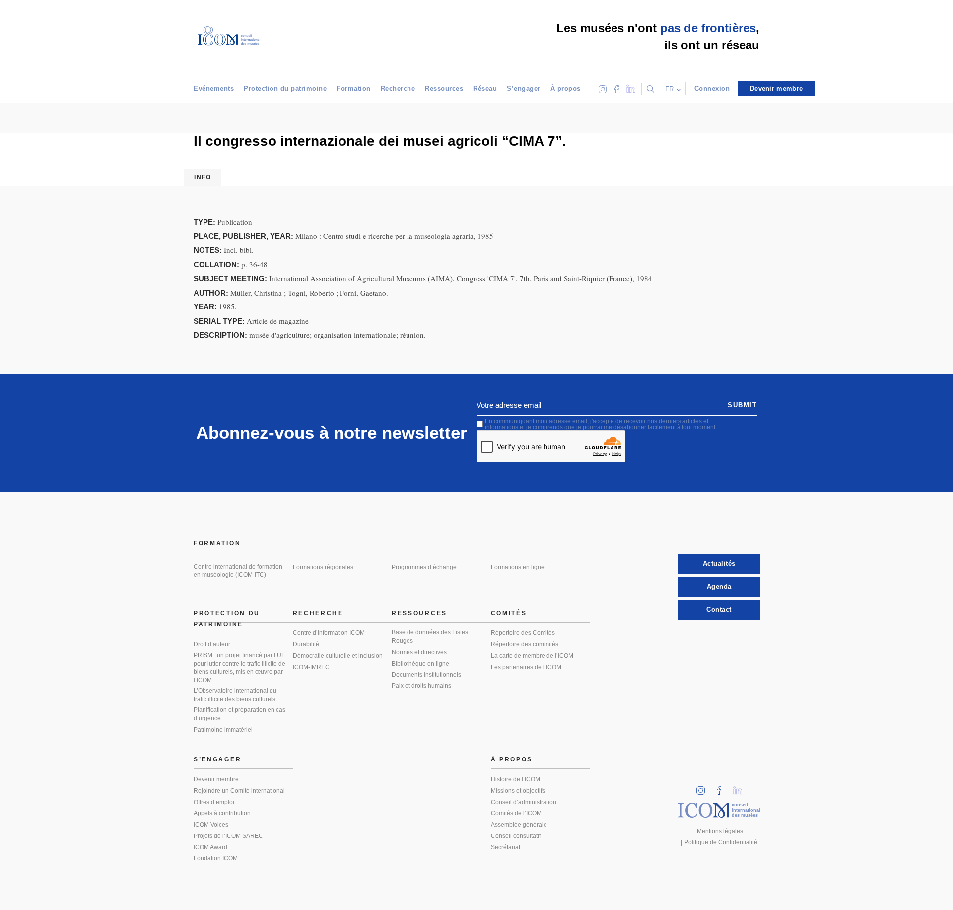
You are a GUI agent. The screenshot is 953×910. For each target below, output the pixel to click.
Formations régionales (323, 567)
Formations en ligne (518, 567)
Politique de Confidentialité (720, 842)
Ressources (444, 88)
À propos (565, 88)
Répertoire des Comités (523, 632)
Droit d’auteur (212, 644)
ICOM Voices (211, 824)
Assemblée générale (519, 824)
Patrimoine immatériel (223, 729)
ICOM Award (210, 847)
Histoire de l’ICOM (515, 779)
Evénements (214, 88)
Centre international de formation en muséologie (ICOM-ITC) (238, 571)
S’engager (524, 88)
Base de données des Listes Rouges (430, 636)
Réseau (485, 88)
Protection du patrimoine (285, 88)
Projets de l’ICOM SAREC (228, 836)
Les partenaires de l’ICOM (526, 667)
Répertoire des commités (524, 644)
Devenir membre (216, 779)
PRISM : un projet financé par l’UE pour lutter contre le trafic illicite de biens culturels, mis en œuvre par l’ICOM (239, 667)
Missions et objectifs (518, 790)
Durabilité (306, 644)
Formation (354, 88)
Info (202, 177)
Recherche (398, 88)
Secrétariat (505, 847)
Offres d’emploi (214, 802)
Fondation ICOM (216, 858)
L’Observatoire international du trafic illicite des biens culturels (235, 695)
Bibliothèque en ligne (420, 663)
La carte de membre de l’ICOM (532, 655)
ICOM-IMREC (311, 667)
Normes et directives (419, 652)
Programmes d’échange (424, 567)
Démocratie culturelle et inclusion (338, 655)
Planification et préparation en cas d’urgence (239, 714)
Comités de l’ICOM (516, 813)
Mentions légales (720, 831)
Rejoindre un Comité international (239, 790)
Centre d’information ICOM (329, 632)
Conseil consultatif (516, 836)
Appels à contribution (222, 813)
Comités (509, 613)
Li (741, 787)
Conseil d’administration (523, 802)
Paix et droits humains (421, 685)
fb (722, 787)
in (703, 787)
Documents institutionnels (426, 674)
